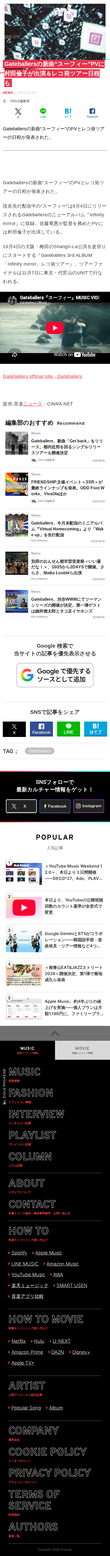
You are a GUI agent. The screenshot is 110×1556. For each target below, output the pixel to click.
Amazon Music (63, 1264)
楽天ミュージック (30, 1285)
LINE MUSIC (25, 1264)
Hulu (39, 1341)
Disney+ (81, 1352)
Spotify (19, 1253)
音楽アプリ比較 (27, 1296)
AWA (58, 1274)
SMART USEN (72, 1285)
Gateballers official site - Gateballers (42, 376)
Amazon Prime (27, 1352)
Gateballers (40, 750)
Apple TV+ (23, 1363)
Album (56, 1408)
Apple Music (48, 1253)
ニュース (32, 403)
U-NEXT (62, 1341)
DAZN (57, 1352)
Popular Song (26, 1408)
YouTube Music (28, 1274)
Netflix (19, 1341)
